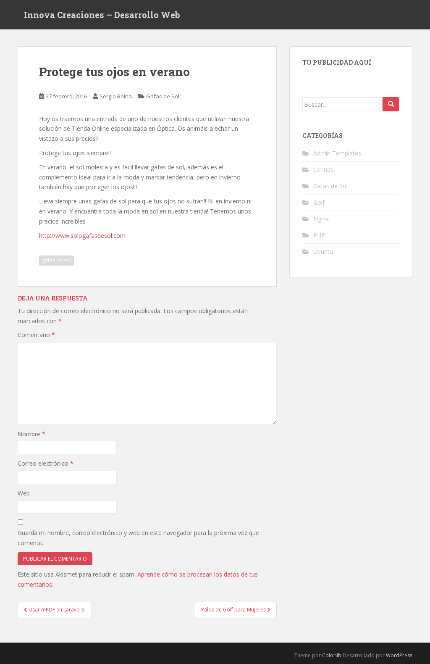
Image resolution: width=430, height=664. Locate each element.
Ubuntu (323, 252)
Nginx (321, 219)
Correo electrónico (45, 463)
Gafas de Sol (162, 96)
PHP (319, 235)
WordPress (399, 655)
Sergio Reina (116, 96)
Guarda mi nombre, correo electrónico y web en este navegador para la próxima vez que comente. (138, 538)
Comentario (36, 335)
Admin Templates (337, 153)
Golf (319, 202)
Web (24, 493)
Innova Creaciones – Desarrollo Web (102, 14)
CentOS (323, 170)
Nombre (31, 434)
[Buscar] (391, 104)
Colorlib (331, 655)
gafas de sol (56, 260)
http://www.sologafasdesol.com (82, 236)
